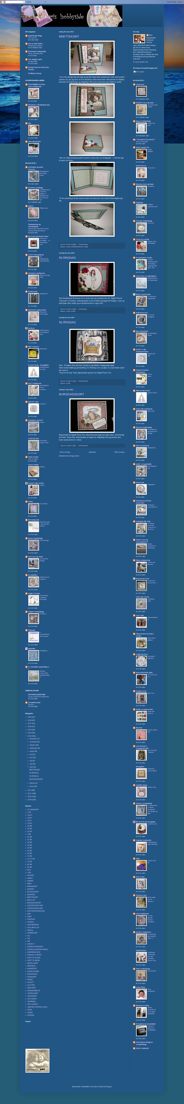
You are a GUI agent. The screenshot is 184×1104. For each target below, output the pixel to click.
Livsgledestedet (34, 702)
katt (28, 941)
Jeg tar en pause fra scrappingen (152, 1028)
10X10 (29, 815)
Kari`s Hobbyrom (34, 383)
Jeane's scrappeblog (144, 803)
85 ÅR (29, 867)
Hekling (30, 930)
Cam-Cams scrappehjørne (146, 276)
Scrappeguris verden (144, 258)
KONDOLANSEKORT (35, 947)
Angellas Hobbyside (143, 840)
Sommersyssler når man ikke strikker (45, 524)
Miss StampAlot (142, 331)
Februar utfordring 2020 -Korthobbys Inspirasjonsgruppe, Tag (152, 263)
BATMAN (30, 889)
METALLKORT (32, 963)
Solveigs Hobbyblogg (144, 221)
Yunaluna (139, 202)
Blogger (109, 1087)
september (34, 748)
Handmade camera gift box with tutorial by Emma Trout (152, 956)
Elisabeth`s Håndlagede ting (39, 105)
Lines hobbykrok (142, 914)
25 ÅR (29, 831)
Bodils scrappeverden (144, 709)
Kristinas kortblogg (35, 188)
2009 (30, 800)
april (31, 764)
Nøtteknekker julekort (35, 46)
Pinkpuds (31, 630)
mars (32, 767)
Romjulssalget (32, 61)
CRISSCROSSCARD (35, 908)
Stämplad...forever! (35, 420)
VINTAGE (30, 1015)
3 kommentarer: (83, 445)
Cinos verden (33, 457)
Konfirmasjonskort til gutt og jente (44, 332)
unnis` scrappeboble (144, 464)
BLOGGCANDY (33, 892)
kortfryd (31, 328)
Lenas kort (140, 84)
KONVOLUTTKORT (34, 955)
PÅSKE (30, 980)
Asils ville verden (142, 597)
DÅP (29, 914)
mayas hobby (33, 465)
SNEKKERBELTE (33, 991)
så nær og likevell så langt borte (38, 696)
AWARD (30, 881)
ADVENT (30, 875)
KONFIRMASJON (33, 952)
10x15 (29, 818)
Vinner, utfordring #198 (35, 53)
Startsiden (92, 452)
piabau (30, 206)
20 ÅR (29, 829)
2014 (30, 733)
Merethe (139, 728)
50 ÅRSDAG (67, 257)
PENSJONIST (32, 974)
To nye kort (151, 168)
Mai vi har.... (151, 693)
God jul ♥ (43, 404)
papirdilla (31, 649)
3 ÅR (29, 834)
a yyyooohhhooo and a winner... (45, 634)
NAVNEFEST (32, 969)
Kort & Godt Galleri (35, 44)
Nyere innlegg (65, 452)
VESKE (30, 1012)
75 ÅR (29, 862)
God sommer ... (33, 38)
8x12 (29, 870)
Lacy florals (43, 503)
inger (138, 859)
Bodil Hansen (141, 166)
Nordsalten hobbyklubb (37, 51)
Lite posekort (152, 971)
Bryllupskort (151, 448)
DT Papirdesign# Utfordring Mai (44, 259)
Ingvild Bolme (141, 950)
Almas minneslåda (142, 141)
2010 (30, 797)
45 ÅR (29, 842)
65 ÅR (29, 853)
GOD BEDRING (33, 925)
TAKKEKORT (32, 996)
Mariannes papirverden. (37, 310)
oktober (33, 745)
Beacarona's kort (142, 579)
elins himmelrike (34, 142)
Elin (29, 123)
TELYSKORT (32, 999)
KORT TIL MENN (33, 960)
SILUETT (30, 982)
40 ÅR (29, 840)
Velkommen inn (142, 313)
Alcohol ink (43, 349)
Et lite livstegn (44, 540)
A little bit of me (142, 654)
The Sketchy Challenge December (44, 597)
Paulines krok (141, 691)
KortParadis (32, 292)
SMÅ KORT (31, 988)
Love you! (151, 223)
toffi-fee (42, 467)
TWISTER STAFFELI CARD (37, 1007)
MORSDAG (31, 966)
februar (32, 783)
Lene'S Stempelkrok (36, 255)
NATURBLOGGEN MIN (36, 695)
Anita (61, 77)
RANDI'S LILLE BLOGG (145, 103)
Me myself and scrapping (145, 822)
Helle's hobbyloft (142, 1048)
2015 (30, 730)
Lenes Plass (140, 987)
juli (31, 754)
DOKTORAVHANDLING (36, 911)
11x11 (29, 820)
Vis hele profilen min (140, 62)
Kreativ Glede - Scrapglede (38, 365)
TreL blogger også (35, 59)
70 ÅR (29, 856)
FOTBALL (30, 922)
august (32, 751)
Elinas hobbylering (143, 560)
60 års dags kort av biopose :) (151, 899)
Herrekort (43, 614)
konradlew (94, 1087)
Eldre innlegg (119, 452)
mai (31, 761)
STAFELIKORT (32, 993)
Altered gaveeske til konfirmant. (151, 546)
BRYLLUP (31, 900)
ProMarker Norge (34, 73)
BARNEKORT (32, 886)
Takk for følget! (33, 459)
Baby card (151, 411)
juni (31, 758)
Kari (150, 35)
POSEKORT (31, 977)
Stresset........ (32, 704)
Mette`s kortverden (143, 294)
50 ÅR (73, 311)
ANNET (30, 878)
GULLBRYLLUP (33, 927)
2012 (30, 790)
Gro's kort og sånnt (35, 557)
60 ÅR (29, 851)
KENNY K (30, 944)
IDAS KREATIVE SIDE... (145, 673)
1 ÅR (29, 812)
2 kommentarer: (83, 244)
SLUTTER (31, 985)
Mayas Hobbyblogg (143, 121)
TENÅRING (31, 1001)
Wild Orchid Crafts (143, 391)
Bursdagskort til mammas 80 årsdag (152, 431)
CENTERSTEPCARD (35, 905)
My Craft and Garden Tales (38, 236)
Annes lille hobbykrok (144, 409)
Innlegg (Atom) (73, 456)
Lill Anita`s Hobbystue (36, 273)
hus (28, 936)
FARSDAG (31, 919)
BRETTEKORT (69, 36)
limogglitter (140, 767)
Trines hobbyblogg (143, 969)
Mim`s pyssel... (34, 347)
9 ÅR (29, 873)
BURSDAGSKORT (77, 247)
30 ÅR (29, 837)
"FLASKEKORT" (33, 810)
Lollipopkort (151, 484)
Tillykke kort (44, 208)
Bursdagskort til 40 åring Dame (44, 173)
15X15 (68, 247)
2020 (30, 717)
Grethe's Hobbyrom (143, 932)
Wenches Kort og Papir (145, 184)
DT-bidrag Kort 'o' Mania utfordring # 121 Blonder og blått (152, 809)
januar (32, 786)
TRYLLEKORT (32, 1004)
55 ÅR (29, 848)
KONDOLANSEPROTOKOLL (37, 949)
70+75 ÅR (31, 859)
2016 (30, 726)
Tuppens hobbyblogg (36, 612)
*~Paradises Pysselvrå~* (145, 140)
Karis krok (140, 482)
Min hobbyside (33, 520)
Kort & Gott (140, 877)
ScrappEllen (32, 575)
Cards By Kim (33, 439)
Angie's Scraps (34, 593)
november (33, 742)
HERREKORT (32, 933)
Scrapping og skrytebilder (146, 1024)
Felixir (30, 502)
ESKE (86, 247)
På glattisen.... (44, 650)
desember (33, 739)
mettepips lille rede (143, 521)
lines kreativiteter (142, 446)
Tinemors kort (141, 895)
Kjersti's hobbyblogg (144, 427)
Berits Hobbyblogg (35, 538)
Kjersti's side (33, 402)
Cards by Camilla (142, 239)
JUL (28, 938)
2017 (30, 723)
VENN (29, 1010)
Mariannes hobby (142, 1005)
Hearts (42, 422)
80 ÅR (29, 864)
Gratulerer (151, 186)
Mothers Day (152, 787)
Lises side (140, 615)
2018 (30, 720)
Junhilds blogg (141, 785)
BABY (29, 884)
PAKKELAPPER (33, 971)
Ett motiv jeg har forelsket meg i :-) (152, 936)
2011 (30, 793)
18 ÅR (29, 826)
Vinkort (42, 485)
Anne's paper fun (142, 147)
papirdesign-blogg (35, 36)
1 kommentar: (82, 309)
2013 (30, 736)
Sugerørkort (44, 293)
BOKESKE (31, 895)
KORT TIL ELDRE (33, 958)
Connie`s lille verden (36, 483)
